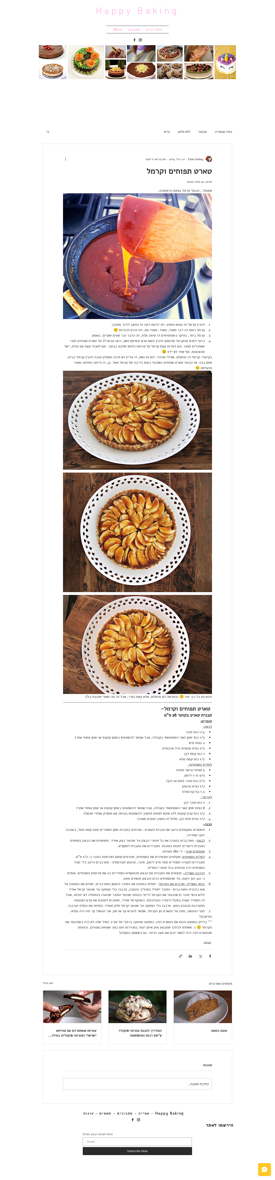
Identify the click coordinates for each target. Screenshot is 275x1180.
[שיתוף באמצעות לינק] (180, 956)
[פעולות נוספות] (65, 159)
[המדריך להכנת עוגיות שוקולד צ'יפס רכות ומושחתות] (138, 1007)
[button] (48, 131)
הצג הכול (48, 983)
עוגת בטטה (219, 1030)
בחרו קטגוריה (223, 132)
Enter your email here (98, 1134)
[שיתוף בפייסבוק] (210, 956)
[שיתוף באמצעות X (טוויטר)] (200, 956)
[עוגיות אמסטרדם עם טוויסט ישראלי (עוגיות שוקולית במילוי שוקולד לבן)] (72, 1007)
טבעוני (202, 132)
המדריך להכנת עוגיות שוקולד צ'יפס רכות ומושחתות (140, 1033)
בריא (167, 132)
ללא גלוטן (184, 132)
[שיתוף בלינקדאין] (190, 956)
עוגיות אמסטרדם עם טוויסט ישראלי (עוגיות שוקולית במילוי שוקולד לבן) (73, 1033)
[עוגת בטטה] (203, 1007)
